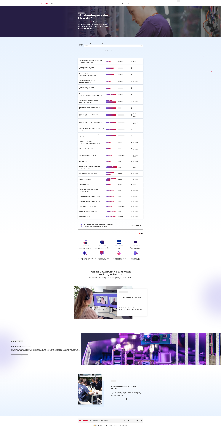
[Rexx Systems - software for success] (141, 233)
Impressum (111, 425)
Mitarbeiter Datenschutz (87, 155)
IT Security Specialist (86, 148)
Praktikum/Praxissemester (88, 173)
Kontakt (105, 425)
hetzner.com (100, 425)
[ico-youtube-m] (129, 420)
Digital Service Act (124, 425)
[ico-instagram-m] (125, 420)
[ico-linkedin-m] (137, 420)
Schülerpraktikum (85, 179)
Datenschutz (116, 425)
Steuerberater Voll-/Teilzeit (88, 206)
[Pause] (75, 317)
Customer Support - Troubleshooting (90, 122)
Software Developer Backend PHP (90, 201)
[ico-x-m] (133, 420)
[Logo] (84, 420)
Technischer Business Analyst (88, 211)
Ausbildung (129, 3)
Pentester (83, 161)
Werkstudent (84, 216)
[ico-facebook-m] (141, 420)
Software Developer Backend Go (89, 196)
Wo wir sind (122, 3)
